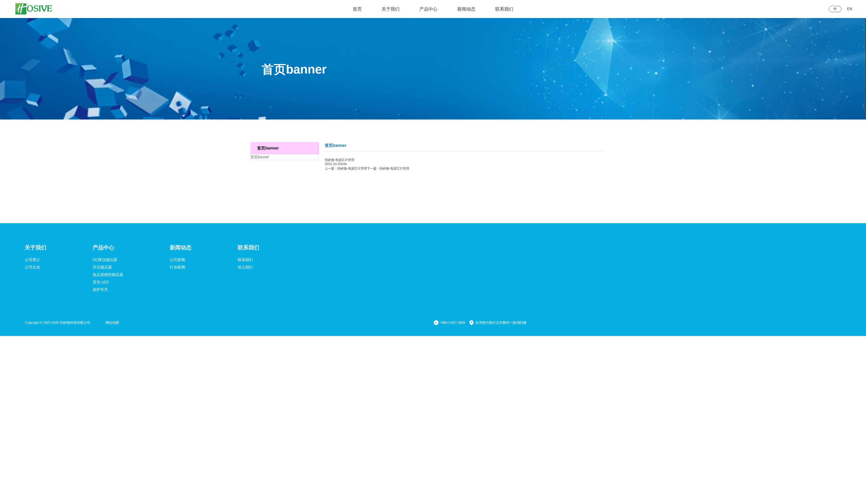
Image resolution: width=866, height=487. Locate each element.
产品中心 (428, 9)
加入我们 (245, 267)
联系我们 (504, 9)
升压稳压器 (102, 267)
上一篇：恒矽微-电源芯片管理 (346, 168)
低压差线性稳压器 (108, 275)
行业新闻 (177, 267)
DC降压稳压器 (105, 260)
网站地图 (112, 322)
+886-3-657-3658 (452, 322)
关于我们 (391, 9)
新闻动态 (466, 9)
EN (849, 9)
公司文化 (32, 267)
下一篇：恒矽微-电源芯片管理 (388, 168)
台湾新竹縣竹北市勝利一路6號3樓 (500, 322)
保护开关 (100, 289)
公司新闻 (177, 260)
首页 (357, 9)
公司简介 (32, 260)
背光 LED (101, 282)
